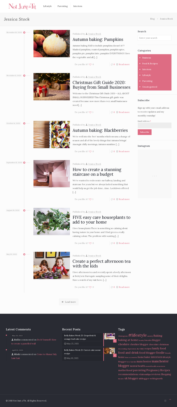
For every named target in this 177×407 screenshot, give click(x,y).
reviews (155, 374)
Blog (152, 18)
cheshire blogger (139, 344)
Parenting (147, 81)
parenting (139, 370)
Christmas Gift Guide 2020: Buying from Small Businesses (101, 85)
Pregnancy (153, 370)
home (121, 357)
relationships (145, 374)
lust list (133, 362)
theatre (121, 379)
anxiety (150, 336)
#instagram (123, 336)
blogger (156, 340)
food (163, 348)
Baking (157, 335)
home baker (144, 357)
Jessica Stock (94, 34)
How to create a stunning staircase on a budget (97, 172)
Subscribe (144, 132)
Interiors (146, 69)
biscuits (148, 340)
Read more (124, 64)
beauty (141, 340)
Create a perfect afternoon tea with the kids (102, 264)
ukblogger (144, 378)
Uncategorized (149, 87)
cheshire (123, 344)
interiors (156, 357)
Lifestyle (146, 75)
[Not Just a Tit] (22, 6)
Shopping (166, 374)
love (128, 362)
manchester (144, 361)
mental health (137, 366)
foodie (160, 352)
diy (138, 349)
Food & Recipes (150, 63)
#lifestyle (137, 335)
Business (146, 57)
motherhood (125, 370)
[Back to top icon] (170, 399)
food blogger (147, 352)
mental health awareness (155, 366)
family (155, 348)
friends (168, 353)
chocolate (154, 344)
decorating (122, 349)
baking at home (128, 340)
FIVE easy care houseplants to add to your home (101, 220)
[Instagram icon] (165, 400)
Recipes (165, 370)
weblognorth (156, 378)
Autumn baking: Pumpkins (98, 39)
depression (131, 349)
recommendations (128, 374)
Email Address (144, 121)
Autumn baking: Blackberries (100, 130)
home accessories (131, 357)
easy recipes (145, 348)
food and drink (128, 352)
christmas (164, 344)
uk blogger (131, 378)
